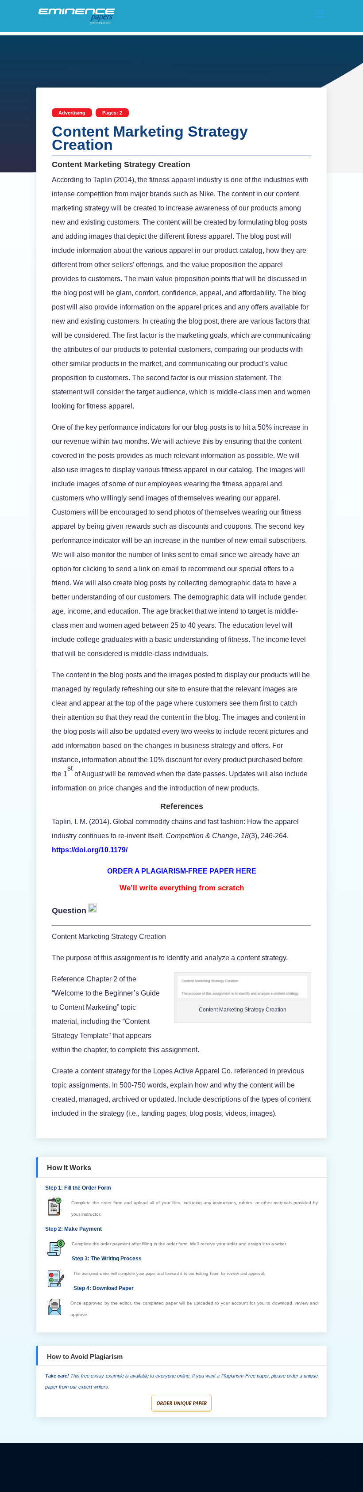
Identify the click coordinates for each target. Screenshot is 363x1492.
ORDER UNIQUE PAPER (181, 1403)
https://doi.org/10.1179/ (89, 850)
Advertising (71, 112)
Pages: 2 (112, 112)
